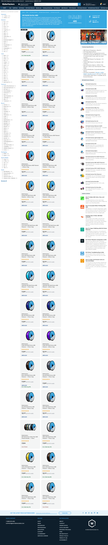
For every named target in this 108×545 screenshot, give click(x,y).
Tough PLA (7, 29)
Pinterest (94, 513)
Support (40, 531)
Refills (6, 153)
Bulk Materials (8, 171)
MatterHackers (8, 119)
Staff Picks (15, 8)
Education (41, 529)
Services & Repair (43, 536)
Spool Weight (4, 157)
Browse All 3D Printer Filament (9, 11)
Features (3, 84)
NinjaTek (6, 126)
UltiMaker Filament (9, 148)
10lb (6, 167)
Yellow (6, 63)
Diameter (3, 14)
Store (27, 12)
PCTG (6, 28)
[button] (25, 4)
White (6, 58)
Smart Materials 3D (8, 141)
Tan (5, 73)
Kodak (6, 116)
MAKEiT (85, 73)
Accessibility (63, 540)
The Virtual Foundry (9, 144)
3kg (5, 164)
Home (23, 12)
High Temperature (8, 95)
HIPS (5, 43)
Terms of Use (63, 538)
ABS (6, 23)
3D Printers (21, 8)
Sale (10, 8)
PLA (6, 21)
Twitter (86, 513)
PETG (6, 26)
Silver (6, 78)
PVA (5, 38)
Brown (6, 72)
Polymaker (7, 136)
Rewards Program (65, 529)
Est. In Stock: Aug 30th (26, 386)
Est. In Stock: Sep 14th (47, 446)
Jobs (60, 531)
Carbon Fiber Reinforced (10, 86)
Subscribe (65, 513)
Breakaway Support (8, 39)
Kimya (6, 118)
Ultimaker (97, 72)
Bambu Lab (38, 8)
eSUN (6, 113)
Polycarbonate (8, 44)
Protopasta (7, 134)
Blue (6, 67)
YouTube (97, 513)
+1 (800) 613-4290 (37, 1)
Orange (6, 62)
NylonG (6, 128)
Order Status (63, 525)
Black (6, 55)
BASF (6, 108)
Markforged (7, 124)
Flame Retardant (8, 91)
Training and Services (47, 8)
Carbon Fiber (7, 36)
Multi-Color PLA (8, 82)
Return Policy (63, 533)
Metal (6, 34)
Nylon (6, 33)
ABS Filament (64, 8)
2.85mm (7, 17)
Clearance (7, 174)
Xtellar (6, 143)
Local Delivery (63, 527)
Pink (6, 70)
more (100, 73)
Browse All (4, 181)
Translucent (7, 101)
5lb (5, 166)
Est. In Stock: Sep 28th (26, 55)
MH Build (7, 121)
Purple (6, 68)
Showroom (41, 525)
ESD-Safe (7, 89)
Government (41, 533)
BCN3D (6, 109)
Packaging (4, 152)
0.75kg (6, 160)
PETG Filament (72, 8)
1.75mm (7, 16)
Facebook (83, 513)
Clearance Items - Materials (10, 178)
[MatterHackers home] (8, 4)
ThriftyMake (7, 146)
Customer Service (29, 1)
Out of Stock (24, 446)
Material (3, 20)
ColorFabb (7, 111)
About (61, 521)
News (39, 523)
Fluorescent (7, 92)
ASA (6, 31)
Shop (39, 521)
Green (6, 65)
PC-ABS (6, 46)
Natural (6, 80)
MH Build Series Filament (93, 8)
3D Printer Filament (30, 8)
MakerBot (7, 123)
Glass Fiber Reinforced (9, 87)
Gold (6, 77)
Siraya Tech (7, 139)
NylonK (6, 129)
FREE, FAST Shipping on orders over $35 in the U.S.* (12, 1)
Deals (2, 170)
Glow (6, 94)
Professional (42, 527)
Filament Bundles (9, 173)
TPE (5, 51)
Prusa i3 (94, 73)
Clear (6, 75)
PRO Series (7, 133)
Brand (2, 103)
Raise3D (90, 73)
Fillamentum (7, 114)
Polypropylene (8, 48)
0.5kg (6, 159)
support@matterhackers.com (15, 523)
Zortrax (6, 149)
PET (5, 24)
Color (2, 53)
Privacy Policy (63, 536)
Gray (6, 57)
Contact (62, 523)
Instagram (89, 513)
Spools (7, 155)
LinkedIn (91, 513)
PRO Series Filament (82, 8)
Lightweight (7, 97)
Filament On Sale (8, 176)
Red (6, 60)
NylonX (6, 131)
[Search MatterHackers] (79, 4)
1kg (6, 162)
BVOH (6, 41)
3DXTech (7, 104)
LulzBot (102, 72)
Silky (6, 99)
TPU (6, 49)
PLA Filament (57, 8)
